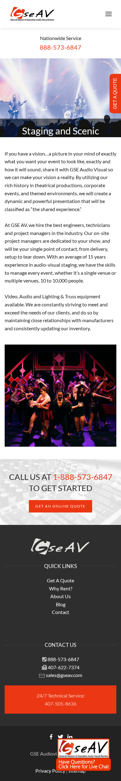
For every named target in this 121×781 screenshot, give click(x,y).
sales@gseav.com (64, 675)
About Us (60, 596)
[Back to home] (32, 14)
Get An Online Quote (60, 506)
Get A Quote (60, 580)
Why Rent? (60, 588)
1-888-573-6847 (82, 476)
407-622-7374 (63, 667)
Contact (60, 612)
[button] (108, 14)
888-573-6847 (63, 659)
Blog (60, 604)
